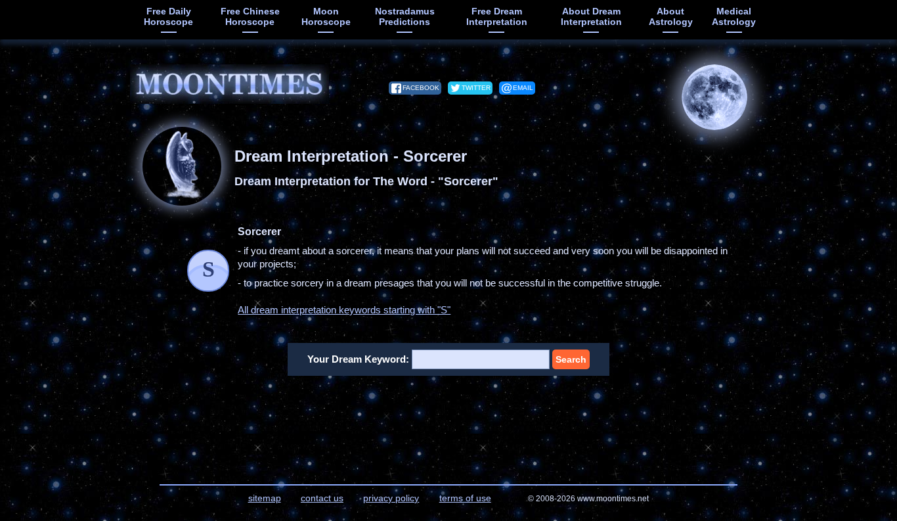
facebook (421, 87)
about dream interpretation (591, 16)
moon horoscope (326, 16)
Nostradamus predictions (405, 16)
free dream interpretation (496, 16)
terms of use (465, 498)
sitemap (264, 498)
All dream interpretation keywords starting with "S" (344, 309)
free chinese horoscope (250, 16)
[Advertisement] (449, 421)
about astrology (671, 16)
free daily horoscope (168, 16)
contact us (322, 498)
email (523, 87)
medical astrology (734, 16)
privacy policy (391, 498)
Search (571, 359)
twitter (476, 87)
